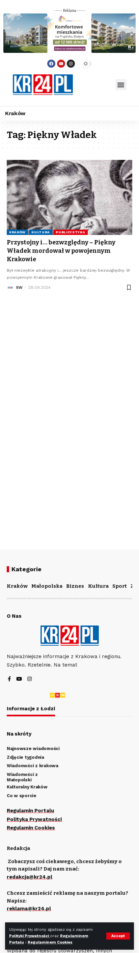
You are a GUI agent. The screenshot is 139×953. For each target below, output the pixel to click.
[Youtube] (61, 64)
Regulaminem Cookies (50, 942)
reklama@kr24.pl (29, 909)
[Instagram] (71, 64)
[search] (94, 84)
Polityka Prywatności (34, 819)
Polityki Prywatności (29, 936)
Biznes (75, 586)
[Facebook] (51, 64)
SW (19, 287)
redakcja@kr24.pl (29, 877)
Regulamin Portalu (30, 811)
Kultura (40, 232)
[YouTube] (19, 679)
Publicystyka (70, 232)
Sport (119, 586)
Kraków (17, 232)
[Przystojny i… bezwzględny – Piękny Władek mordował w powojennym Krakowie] (69, 197)
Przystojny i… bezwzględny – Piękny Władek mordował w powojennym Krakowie (61, 251)
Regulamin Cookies (31, 828)
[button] (121, 84)
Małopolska (46, 586)
